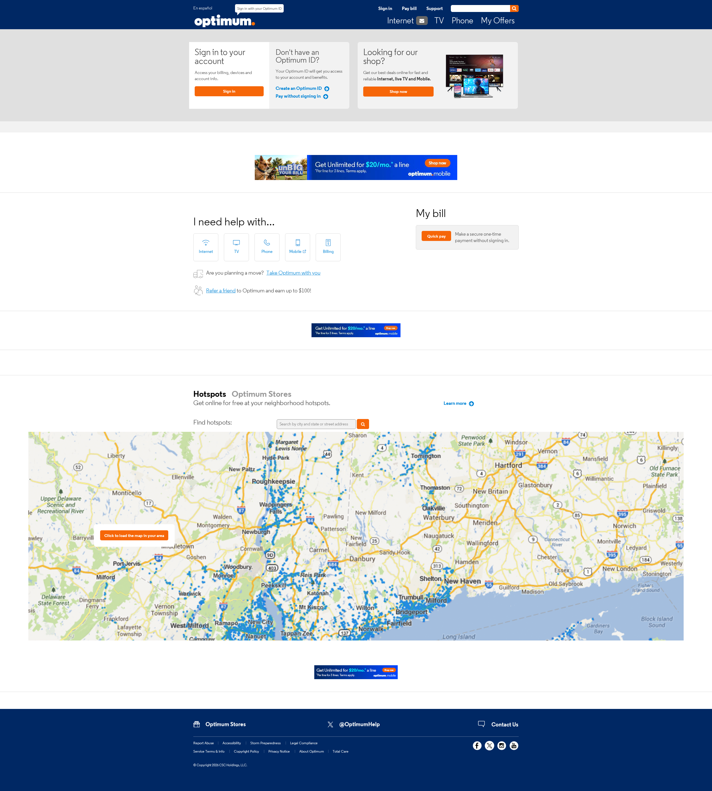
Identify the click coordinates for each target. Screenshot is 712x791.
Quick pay (436, 236)
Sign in (385, 8)
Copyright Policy (246, 751)
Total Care (340, 751)
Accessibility (231, 743)
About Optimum (311, 751)
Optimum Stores (261, 393)
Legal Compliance (304, 743)
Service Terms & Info (208, 751)
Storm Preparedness (265, 743)
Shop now (398, 91)
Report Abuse (203, 743)
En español (202, 8)
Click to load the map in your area (134, 535)
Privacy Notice (279, 751)
